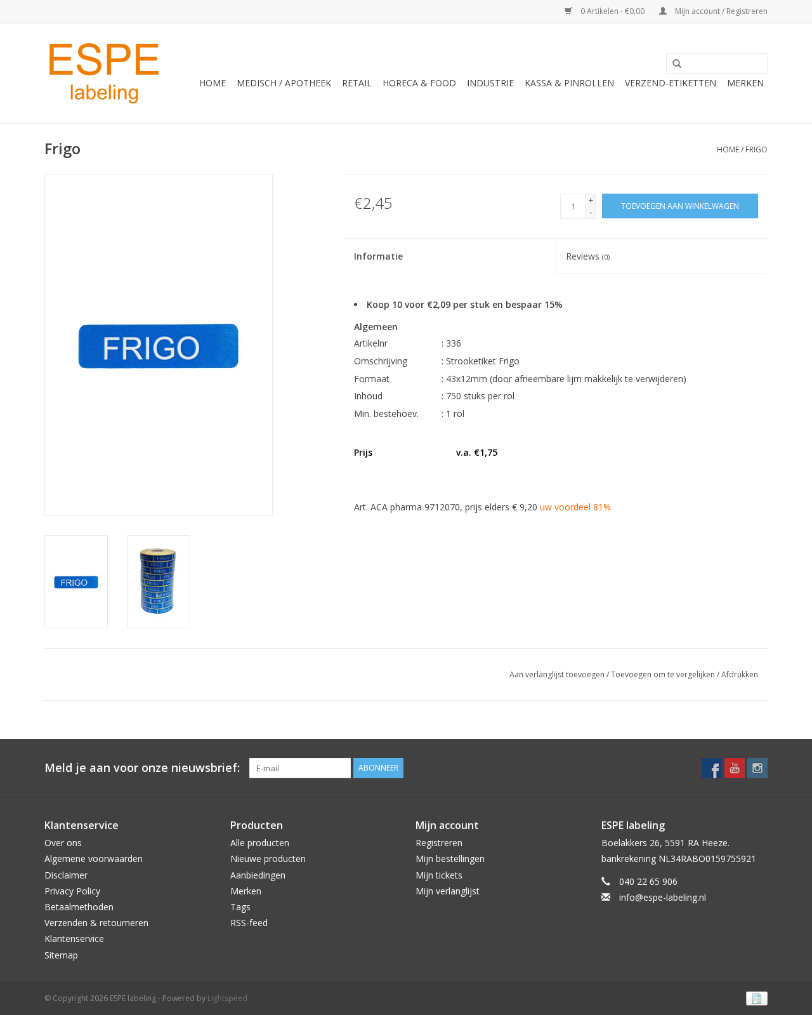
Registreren (439, 843)
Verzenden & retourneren (96, 923)
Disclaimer (66, 875)
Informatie (378, 256)
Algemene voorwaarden (93, 858)
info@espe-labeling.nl (662, 897)
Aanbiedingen (257, 875)
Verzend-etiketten (670, 83)
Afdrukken (739, 674)
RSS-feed (249, 923)
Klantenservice (74, 938)
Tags (240, 907)
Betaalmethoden (79, 907)
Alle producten (259, 843)
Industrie (490, 83)
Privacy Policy (72, 891)
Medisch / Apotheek (284, 83)
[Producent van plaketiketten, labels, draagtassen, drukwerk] (105, 73)
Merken (745, 83)
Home (212, 83)
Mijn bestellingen (450, 858)
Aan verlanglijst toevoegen (557, 674)
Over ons (63, 843)
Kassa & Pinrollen (569, 83)
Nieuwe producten (268, 858)
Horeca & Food (419, 83)
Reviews (588, 256)
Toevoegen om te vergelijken (664, 674)
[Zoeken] (672, 64)
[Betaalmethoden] (755, 997)
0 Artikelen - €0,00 (612, 11)
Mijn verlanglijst (448, 891)
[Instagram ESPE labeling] (757, 768)
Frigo (756, 149)
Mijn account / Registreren (720, 11)
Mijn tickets (439, 875)
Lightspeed (227, 998)
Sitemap (61, 955)
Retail (357, 83)
